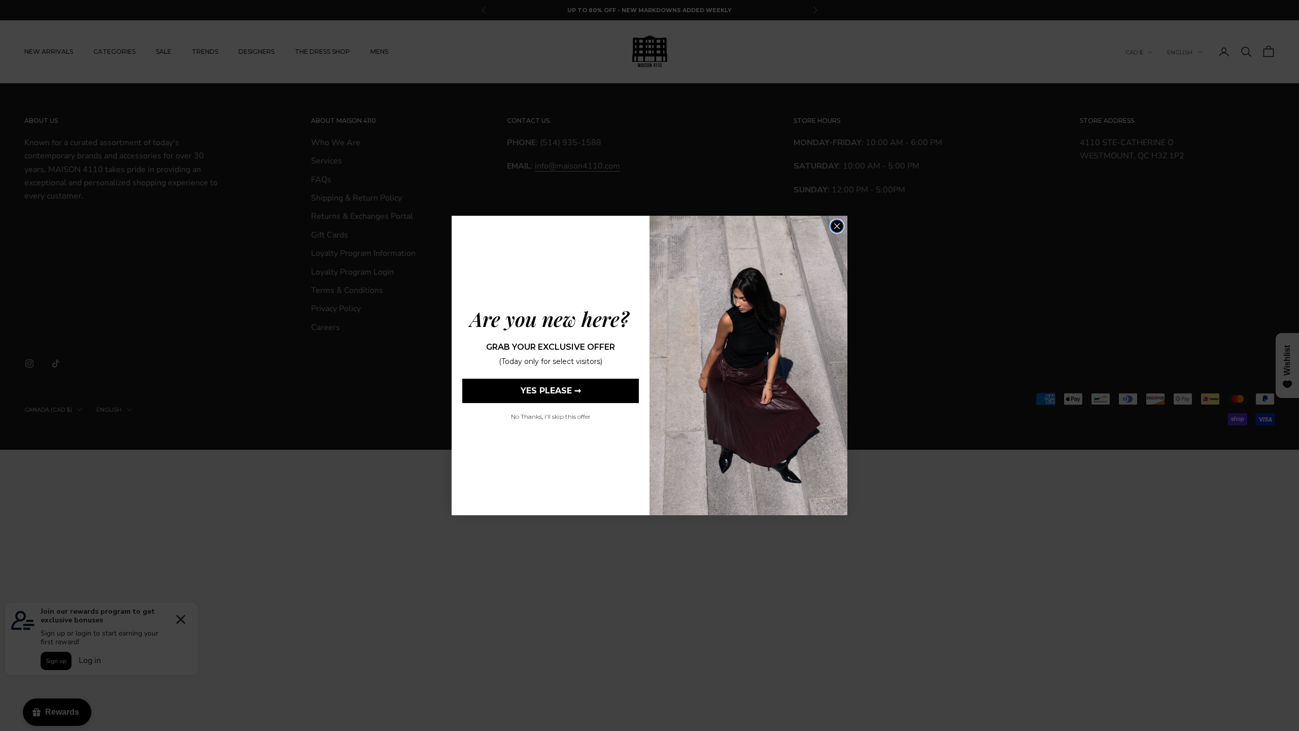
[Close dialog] (837, 226)
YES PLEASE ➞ (551, 390)
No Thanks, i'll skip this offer (551, 416)
